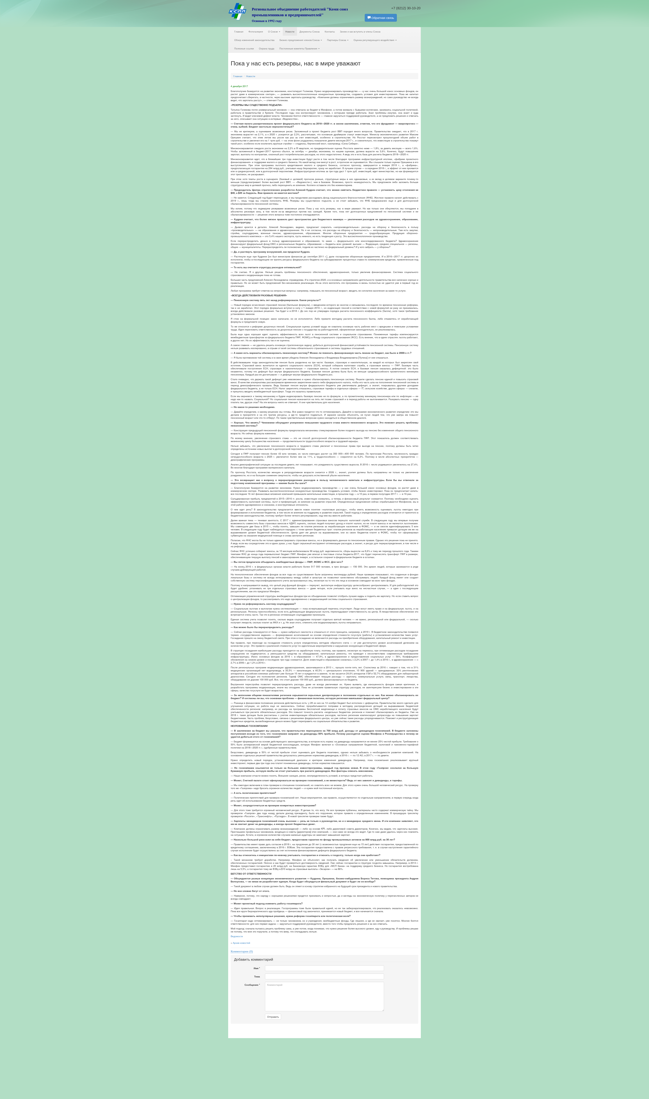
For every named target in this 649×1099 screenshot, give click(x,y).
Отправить (273, 1016)
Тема (257, 976)
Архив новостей (241, 942)
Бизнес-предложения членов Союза (300, 40)
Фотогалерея (255, 31)
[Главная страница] (237, 14)
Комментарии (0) (242, 951)
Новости (289, 31)
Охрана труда (266, 48)
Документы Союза (309, 31)
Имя (257, 968)
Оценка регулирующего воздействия (374, 40)
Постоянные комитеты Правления (298, 48)
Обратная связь (382, 17)
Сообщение (252, 984)
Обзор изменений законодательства (254, 40)
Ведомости (237, 936)
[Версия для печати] (417, 83)
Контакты (330, 31)
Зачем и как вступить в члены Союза (360, 31)
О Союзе (273, 31)
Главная (238, 31)
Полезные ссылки (244, 48)
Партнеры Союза (337, 40)
